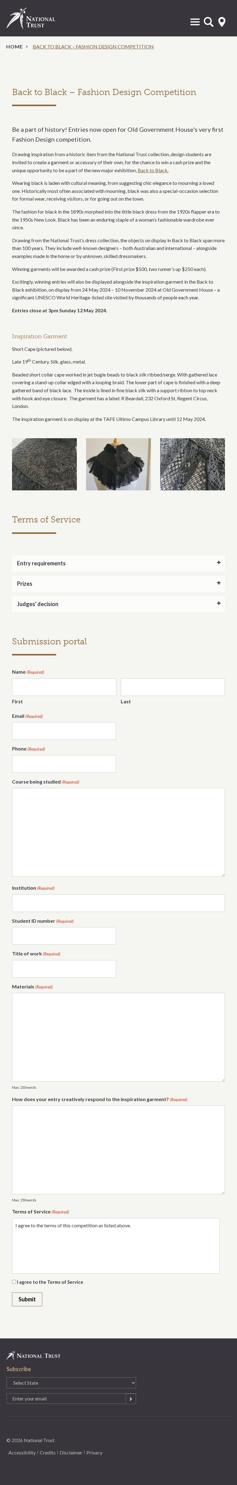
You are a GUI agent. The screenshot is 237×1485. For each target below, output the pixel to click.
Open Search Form (209, 22)
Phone (28, 748)
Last (126, 701)
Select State (222, 22)
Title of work (36, 953)
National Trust (37, 18)
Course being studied (45, 781)
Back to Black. (153, 170)
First (17, 701)
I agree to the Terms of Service (50, 1282)
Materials (32, 986)
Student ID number (43, 921)
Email (27, 716)
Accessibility (22, 1452)
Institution (33, 888)
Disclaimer (71, 1452)
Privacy (94, 1452)
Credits (48, 1452)
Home (14, 46)
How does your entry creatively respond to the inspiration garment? (99, 1099)
